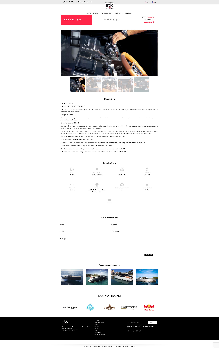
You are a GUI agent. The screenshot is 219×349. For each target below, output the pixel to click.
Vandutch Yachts (99, 322)
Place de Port (106, 13)
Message (62, 238)
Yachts (95, 13)
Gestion (118, 13)
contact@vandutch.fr (86, 2)
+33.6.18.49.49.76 (70, 2)
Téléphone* (115, 231)
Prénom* (114, 224)
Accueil (97, 320)
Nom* (61, 224)
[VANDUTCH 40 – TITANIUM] (147, 277)
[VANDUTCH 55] (72, 277)
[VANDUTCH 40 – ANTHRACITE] (97, 277)
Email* (61, 231)
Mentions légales (100, 334)
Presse (96, 328)
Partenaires (98, 332)
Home (89, 13)
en (148, 2)
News (96, 324)
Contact (97, 330)
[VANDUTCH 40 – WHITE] (122, 277)
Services (128, 13)
